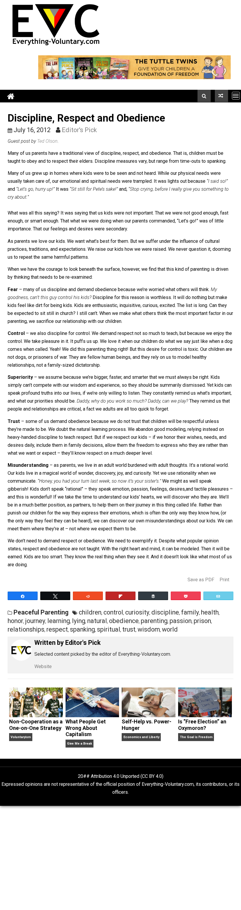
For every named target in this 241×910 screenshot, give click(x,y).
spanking (82, 629)
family (190, 612)
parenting (154, 621)
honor (15, 621)
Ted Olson (47, 141)
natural (97, 621)
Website (43, 666)
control (113, 612)
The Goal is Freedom (196, 737)
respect (57, 629)
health (210, 612)
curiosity (137, 612)
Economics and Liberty (141, 737)
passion (181, 621)
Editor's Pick (79, 130)
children (90, 612)
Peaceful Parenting (41, 612)
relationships (26, 629)
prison (202, 621)
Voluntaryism (21, 737)
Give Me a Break (79, 743)
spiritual (108, 629)
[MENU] (236, 95)
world (170, 629)
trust (128, 629)
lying (78, 621)
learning (58, 621)
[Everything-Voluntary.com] (11, 96)
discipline (165, 612)
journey (35, 621)
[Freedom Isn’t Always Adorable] (221, 96)
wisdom (149, 629)
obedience (124, 621)
